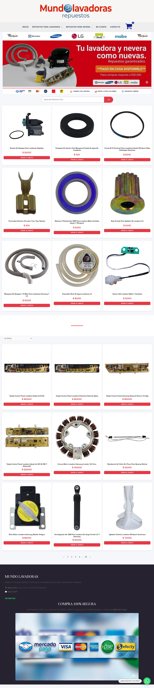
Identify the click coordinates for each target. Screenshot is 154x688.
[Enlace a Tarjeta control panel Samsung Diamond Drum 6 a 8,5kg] (127, 369)
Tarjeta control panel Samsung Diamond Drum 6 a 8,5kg (127, 396)
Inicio (25, 27)
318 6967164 (10, 598)
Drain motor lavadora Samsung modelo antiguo (27, 534)
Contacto (115, 27)
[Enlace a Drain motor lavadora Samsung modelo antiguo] (27, 507)
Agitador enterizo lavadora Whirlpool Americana (127, 534)
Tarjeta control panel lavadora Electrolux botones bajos (77, 396)
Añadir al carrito (27, 157)
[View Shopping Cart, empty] (128, 27)
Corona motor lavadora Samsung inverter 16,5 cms (77, 464)
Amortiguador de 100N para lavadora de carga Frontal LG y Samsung (77, 535)
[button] (61, 26)
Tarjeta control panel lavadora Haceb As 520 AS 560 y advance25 (26, 465)
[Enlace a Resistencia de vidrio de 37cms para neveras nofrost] (127, 437)
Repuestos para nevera (78, 27)
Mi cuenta (101, 27)
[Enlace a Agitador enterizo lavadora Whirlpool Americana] (127, 507)
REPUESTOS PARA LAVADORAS (46, 27)
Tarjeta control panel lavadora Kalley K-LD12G (26, 396)
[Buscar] (108, 100)
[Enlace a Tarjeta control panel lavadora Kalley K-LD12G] (27, 369)
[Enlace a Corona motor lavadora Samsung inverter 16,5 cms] (77, 437)
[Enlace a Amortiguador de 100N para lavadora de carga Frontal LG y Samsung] (77, 507)
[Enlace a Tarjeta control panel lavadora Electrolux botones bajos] (77, 369)
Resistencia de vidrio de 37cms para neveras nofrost (127, 464)
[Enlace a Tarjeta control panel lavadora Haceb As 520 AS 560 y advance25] (27, 437)
